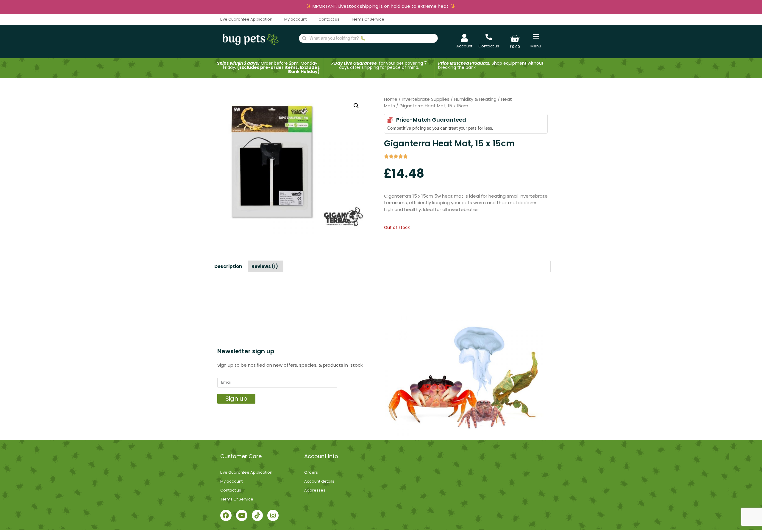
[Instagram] (273, 515)
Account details (319, 481)
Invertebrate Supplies (425, 99)
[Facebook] (226, 515)
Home (390, 99)
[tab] (228, 266)
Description (228, 266)
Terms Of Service (367, 19)
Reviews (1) (265, 266)
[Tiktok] (257, 515)
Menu (535, 46)
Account (464, 46)
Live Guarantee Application (246, 19)
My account (295, 19)
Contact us (328, 19)
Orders (311, 472)
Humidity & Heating (475, 99)
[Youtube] (241, 515)
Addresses (314, 490)
